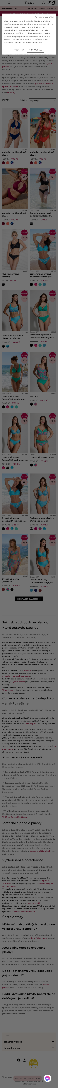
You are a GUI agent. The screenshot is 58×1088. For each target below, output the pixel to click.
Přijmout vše (35, 50)
